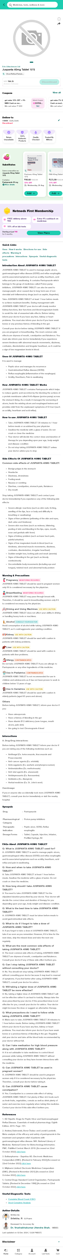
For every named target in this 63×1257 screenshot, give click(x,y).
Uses (4, 249)
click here (20, 1152)
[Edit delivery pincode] (59, 120)
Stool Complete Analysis (19, 1203)
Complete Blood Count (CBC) (21, 1199)
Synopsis (33, 256)
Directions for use (32, 249)
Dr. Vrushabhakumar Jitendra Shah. (30, 1227)
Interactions (21, 256)
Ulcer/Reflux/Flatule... (15, 74)
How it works (15, 249)
